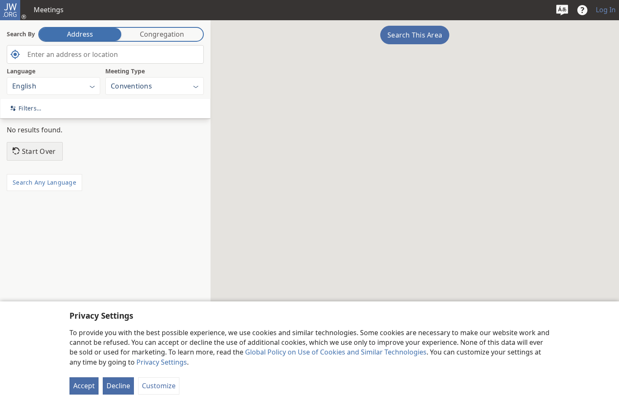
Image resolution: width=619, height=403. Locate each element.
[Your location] (15, 54)
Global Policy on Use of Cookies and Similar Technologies (336, 352)
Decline (118, 385)
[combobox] (105, 54)
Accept (84, 385)
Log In (606, 9)
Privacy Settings (161, 362)
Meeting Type (125, 71)
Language (21, 71)
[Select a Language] (562, 10)
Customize (159, 385)
